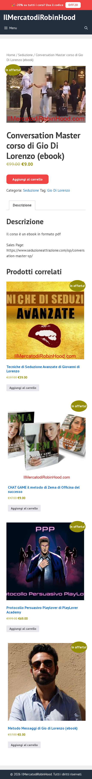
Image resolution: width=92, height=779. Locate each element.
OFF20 (73, 5)
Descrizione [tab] (22, 205)
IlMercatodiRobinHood (39, 17)
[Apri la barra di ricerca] (86, 28)
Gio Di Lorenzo (58, 190)
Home (10, 55)
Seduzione (25, 55)
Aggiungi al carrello (27, 179)
